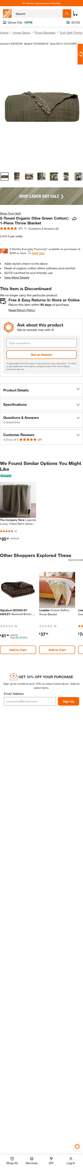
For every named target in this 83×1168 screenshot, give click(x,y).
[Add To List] (67, 219)
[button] (41, 390)
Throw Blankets (45, 32)
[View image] (5, 176)
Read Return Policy (21, 310)
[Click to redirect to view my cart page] (75, 13)
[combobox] (38, 13)
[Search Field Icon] (67, 13)
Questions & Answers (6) (44, 228)
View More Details (16, 277)
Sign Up (68, 701)
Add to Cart (17, 650)
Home (4, 32)
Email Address (14, 693)
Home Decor (21, 32)
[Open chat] (80, 54)
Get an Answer (41, 354)
